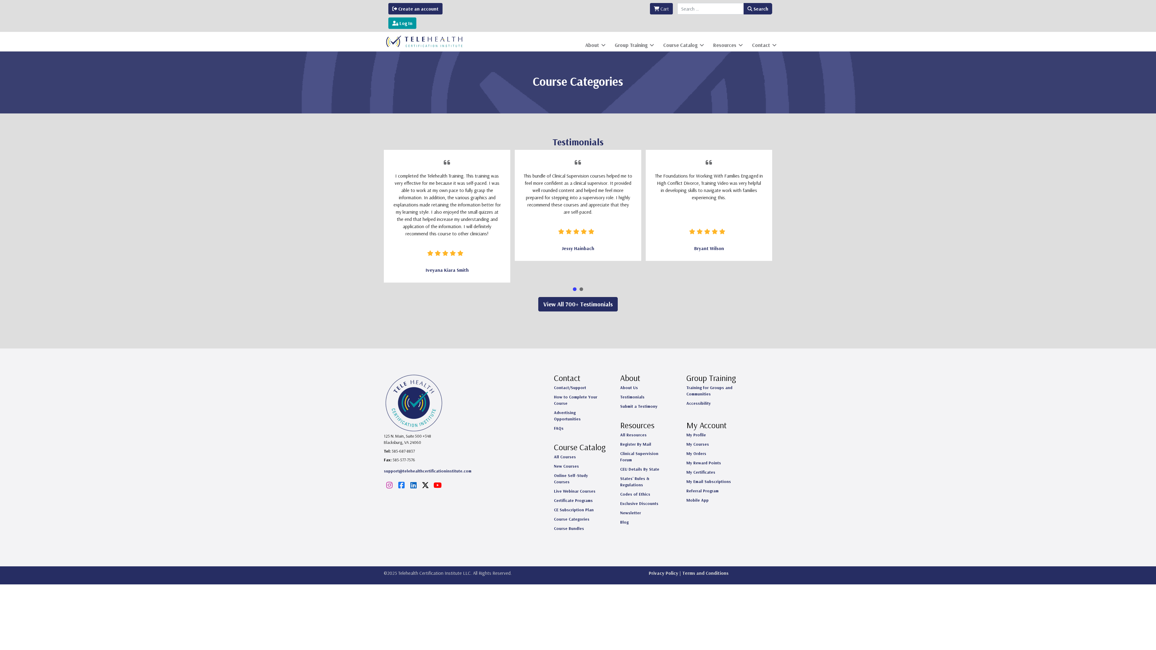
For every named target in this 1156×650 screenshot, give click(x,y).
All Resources (633, 435)
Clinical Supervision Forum (639, 457)
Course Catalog (680, 45)
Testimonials (632, 397)
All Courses (565, 457)
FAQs (559, 428)
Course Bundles (569, 528)
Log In (405, 23)
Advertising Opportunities (567, 416)
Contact (761, 45)
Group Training (631, 45)
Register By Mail (635, 444)
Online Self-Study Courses (571, 478)
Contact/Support (570, 387)
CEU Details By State (639, 469)
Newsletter (630, 512)
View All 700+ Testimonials (578, 304)
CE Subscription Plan (574, 509)
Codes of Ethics (635, 494)
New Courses (566, 466)
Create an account (418, 9)
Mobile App (697, 500)
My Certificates (700, 472)
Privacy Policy (663, 573)
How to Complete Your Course (575, 400)
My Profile (696, 435)
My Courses (697, 444)
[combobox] (710, 8)
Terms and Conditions (705, 573)
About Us (629, 387)
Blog (624, 522)
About (592, 45)
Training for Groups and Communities (709, 391)
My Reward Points (703, 463)
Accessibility (698, 403)
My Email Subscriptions (708, 481)
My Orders (696, 453)
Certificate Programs (573, 500)
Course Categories (571, 519)
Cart (664, 9)
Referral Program (702, 491)
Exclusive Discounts (639, 503)
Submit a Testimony (638, 406)
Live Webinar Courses (574, 491)
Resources (724, 45)
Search (760, 9)
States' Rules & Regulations (634, 482)
